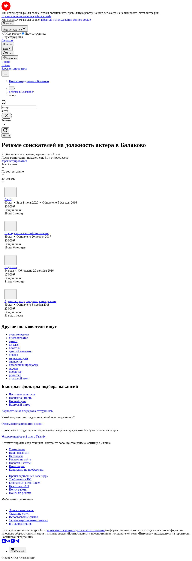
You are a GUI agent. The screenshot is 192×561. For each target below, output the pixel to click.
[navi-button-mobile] (5, 73)
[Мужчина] (10, 192)
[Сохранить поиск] (5, 130)
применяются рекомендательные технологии (76, 530)
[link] (8, 53)
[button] (6, 61)
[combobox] (19, 107)
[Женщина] (10, 226)
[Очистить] (7, 116)
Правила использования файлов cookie (66, 19)
